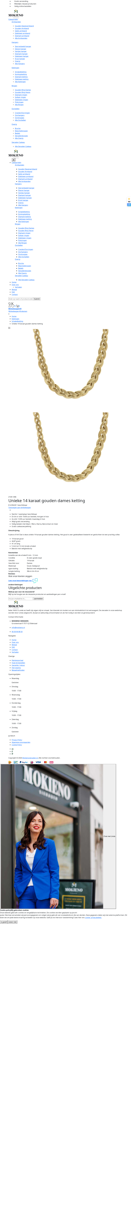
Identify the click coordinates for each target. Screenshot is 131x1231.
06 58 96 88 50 (17, 632)
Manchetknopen (21, 131)
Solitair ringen (20, 97)
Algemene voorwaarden (21, 742)
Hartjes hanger (21, 51)
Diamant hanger (21, 54)
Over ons (15, 285)
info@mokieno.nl (18, 627)
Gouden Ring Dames (23, 90)
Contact (15, 294)
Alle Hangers (23, 205)
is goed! (4, 922)
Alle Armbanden (24, 181)
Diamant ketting (21, 77)
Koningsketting (21, 74)
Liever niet (12, 922)
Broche (17, 128)
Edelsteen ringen (21, 100)
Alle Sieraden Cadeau (26, 280)
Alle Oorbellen (23, 257)
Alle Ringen (22, 243)
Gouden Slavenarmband (24, 26)
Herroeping (16, 668)
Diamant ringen (21, 95)
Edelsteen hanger (22, 56)
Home (14, 282)
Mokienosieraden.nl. (30, 758)
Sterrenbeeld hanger (23, 46)
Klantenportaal (17, 660)
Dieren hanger (20, 49)
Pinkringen (19, 102)
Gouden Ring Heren (22, 92)
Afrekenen (23, 311)
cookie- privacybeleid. (93, 917)
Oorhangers (19, 115)
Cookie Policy (17, 745)
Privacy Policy (17, 740)
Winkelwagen (13, 311)
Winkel (14, 289)
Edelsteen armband (22, 33)
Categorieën (13, 19)
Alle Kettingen (23, 221)
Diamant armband (22, 36)
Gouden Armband (22, 28)
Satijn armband (21, 31)
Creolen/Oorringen (22, 113)
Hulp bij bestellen (18, 663)
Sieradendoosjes (21, 136)
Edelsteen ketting (21, 79)
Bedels (17, 133)
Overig (17, 61)
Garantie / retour (18, 665)
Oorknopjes (19, 118)
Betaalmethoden (18, 670)
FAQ (13, 292)
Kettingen (15, 319)
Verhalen (18, 287)
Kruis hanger (20, 59)
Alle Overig (22, 273)
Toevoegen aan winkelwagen (19, 507)
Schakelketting (20, 72)
